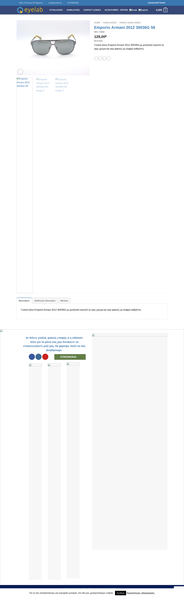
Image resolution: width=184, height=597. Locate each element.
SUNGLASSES (73, 10)
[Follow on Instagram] (139, 3)
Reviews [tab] (64, 301)
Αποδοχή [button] (120, 593)
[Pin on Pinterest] (109, 58)
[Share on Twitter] (100, 58)
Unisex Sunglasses (130, 23)
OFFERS (124, 10)
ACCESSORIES (112, 10)
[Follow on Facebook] (137, 3)
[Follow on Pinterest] (142, 3)
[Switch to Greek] (133, 10)
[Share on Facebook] (96, 58)
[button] (20, 72)
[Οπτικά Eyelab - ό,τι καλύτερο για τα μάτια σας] (31, 10)
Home (97, 23)
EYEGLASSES (56, 10)
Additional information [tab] (44, 301)
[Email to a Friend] (104, 58)
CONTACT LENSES (92, 10)
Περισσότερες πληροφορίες (141, 593)
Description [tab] (24, 301)
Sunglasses (109, 23)
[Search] (151, 10)
